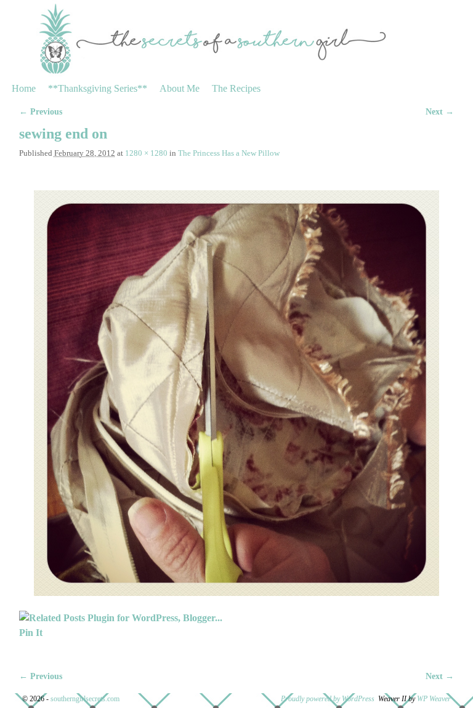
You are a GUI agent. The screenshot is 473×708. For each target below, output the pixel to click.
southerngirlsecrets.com (85, 698)
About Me (180, 88)
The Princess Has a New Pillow (229, 153)
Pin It (30, 632)
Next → (440, 111)
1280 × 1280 (146, 153)
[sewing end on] (237, 393)
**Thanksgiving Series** (97, 88)
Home (24, 88)
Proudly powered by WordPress (327, 698)
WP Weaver (434, 698)
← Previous (40, 111)
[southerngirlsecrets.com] (236, 38)
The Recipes (236, 88)
